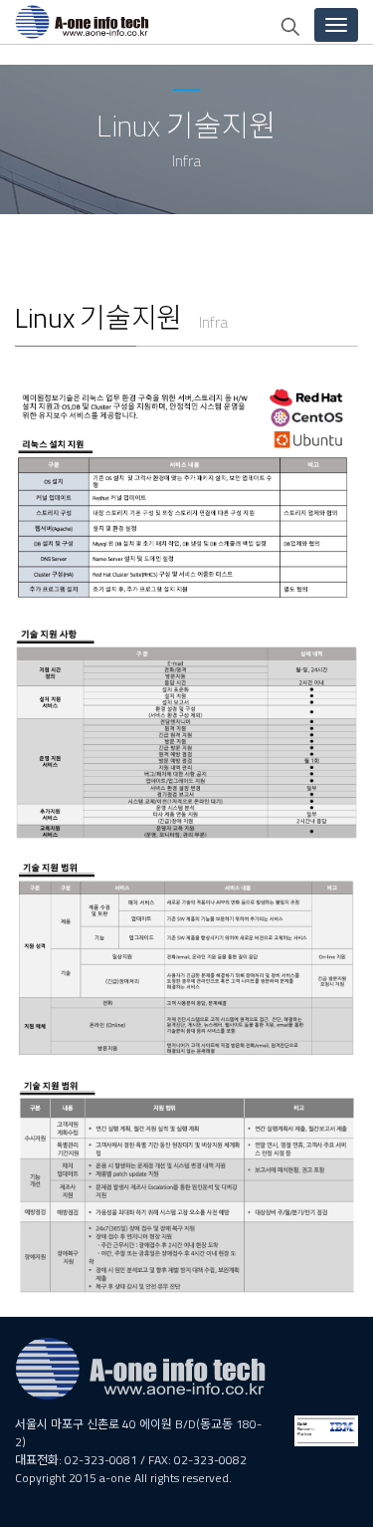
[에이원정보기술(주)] (74, 22)
